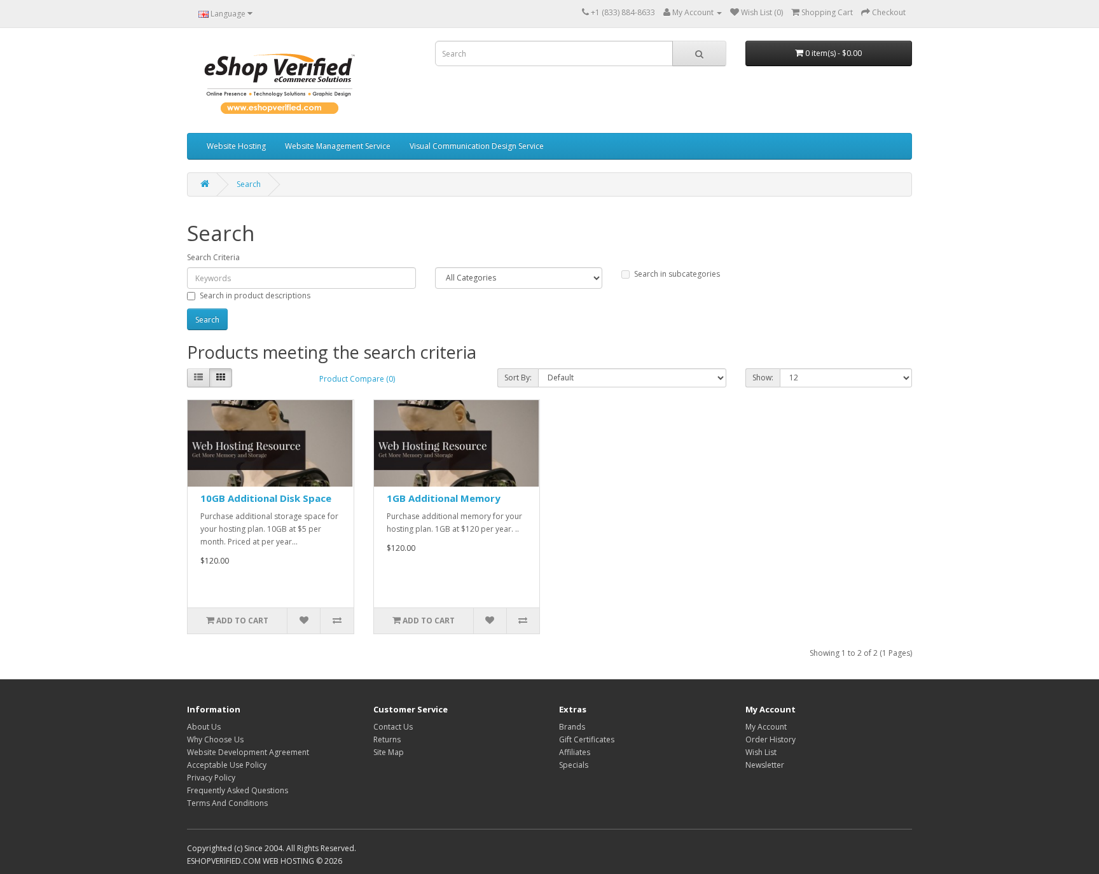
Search (249, 184)
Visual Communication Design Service (477, 146)
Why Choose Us (215, 739)
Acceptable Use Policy (226, 765)
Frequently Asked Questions (237, 790)
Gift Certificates (586, 739)
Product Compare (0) (357, 378)
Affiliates (574, 752)
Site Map (388, 752)
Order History (770, 739)
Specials (573, 765)
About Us (204, 726)
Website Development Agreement (248, 752)
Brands (572, 726)
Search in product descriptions (255, 295)
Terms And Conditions (227, 803)
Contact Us (393, 726)
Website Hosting (236, 146)
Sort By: (518, 377)
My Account (766, 726)
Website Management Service (338, 146)
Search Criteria (213, 257)
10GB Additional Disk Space (265, 498)
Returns (387, 739)
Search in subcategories (677, 273)
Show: (762, 377)
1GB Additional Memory (444, 498)
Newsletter (764, 765)
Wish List (761, 752)
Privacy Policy (211, 777)
